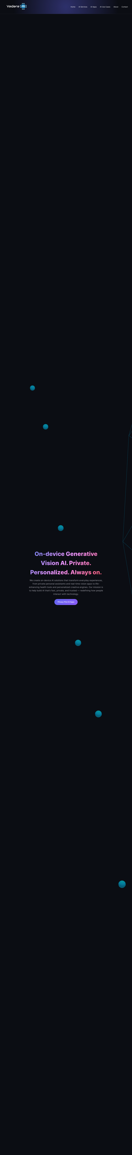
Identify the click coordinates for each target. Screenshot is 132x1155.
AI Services (83, 7)
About (116, 7)
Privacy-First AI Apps (66, 602)
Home (73, 7)
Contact (125, 7)
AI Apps (94, 7)
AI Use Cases (105, 7)
